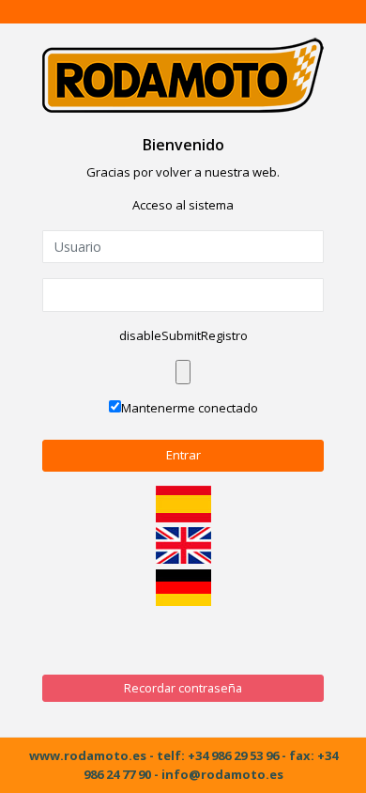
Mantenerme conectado (189, 407)
